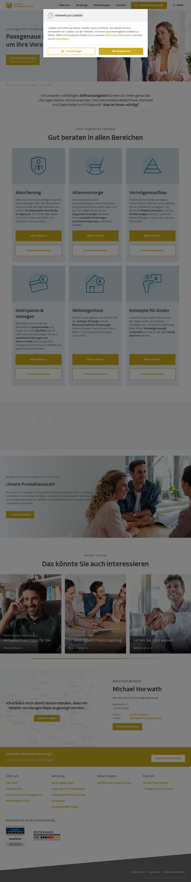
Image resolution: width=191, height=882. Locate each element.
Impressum (62, 39)
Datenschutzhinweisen (118, 35)
